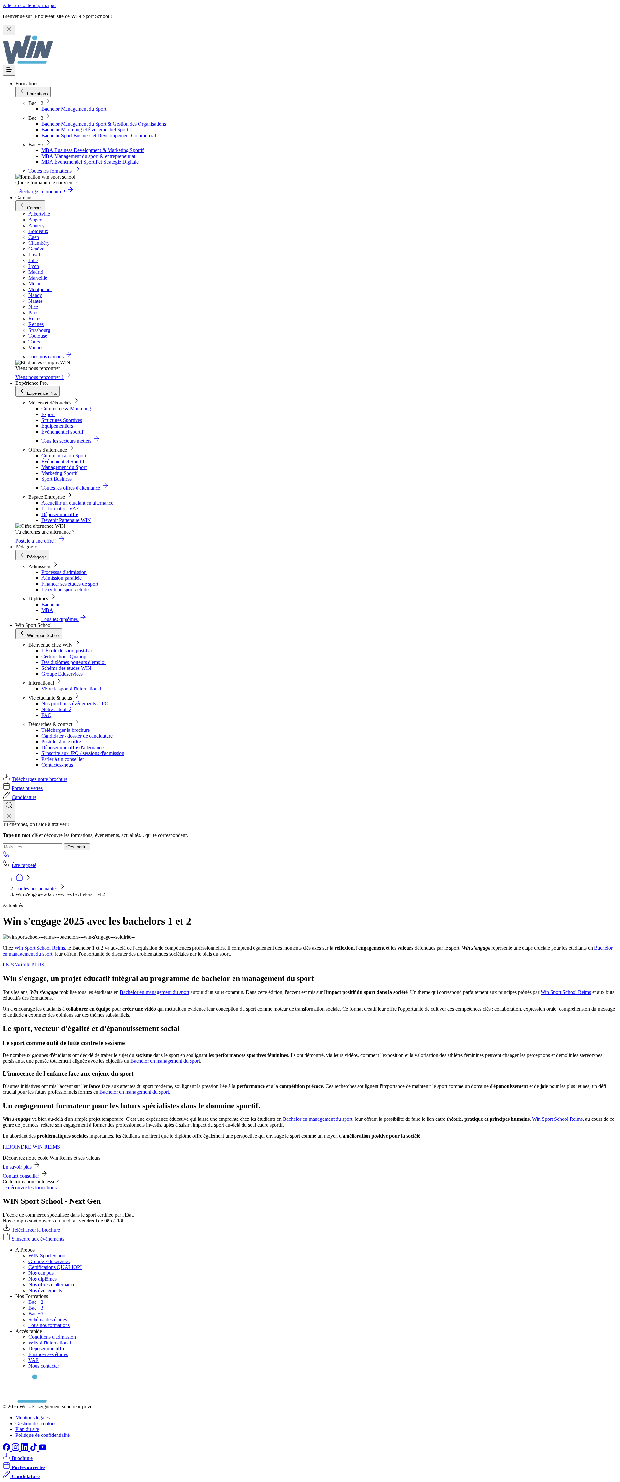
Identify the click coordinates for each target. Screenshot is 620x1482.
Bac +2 (35, 1302)
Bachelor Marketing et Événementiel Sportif (86, 129)
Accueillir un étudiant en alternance (77, 503)
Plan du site (27, 1429)
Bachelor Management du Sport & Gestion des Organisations (103, 124)
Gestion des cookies (36, 1423)
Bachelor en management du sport (154, 992)
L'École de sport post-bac (67, 650)
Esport (48, 414)
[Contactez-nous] (6, 856)
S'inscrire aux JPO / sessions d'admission (82, 753)
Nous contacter (43, 1366)
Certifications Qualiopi (64, 656)
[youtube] (42, 1449)
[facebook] (7, 1449)
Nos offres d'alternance (51, 1284)
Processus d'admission (64, 572)
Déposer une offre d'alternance (72, 747)
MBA (47, 610)
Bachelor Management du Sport (73, 109)
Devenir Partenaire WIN (66, 520)
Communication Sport (63, 455)
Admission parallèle (61, 578)
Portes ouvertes (27, 788)
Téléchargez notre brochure (39, 779)
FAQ (46, 715)
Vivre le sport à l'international (71, 688)
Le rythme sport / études (65, 589)
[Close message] (9, 30)
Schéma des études (47, 1319)
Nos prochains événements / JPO (74, 703)
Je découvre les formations (30, 1187)
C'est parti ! (77, 846)
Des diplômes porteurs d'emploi (73, 662)
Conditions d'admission (52, 1337)
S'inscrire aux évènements (38, 1239)
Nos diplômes (42, 1279)
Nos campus (41, 1273)
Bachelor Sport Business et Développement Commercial (98, 135)
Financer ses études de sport (69, 584)
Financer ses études (48, 1354)
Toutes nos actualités (37, 888)
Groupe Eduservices (62, 674)
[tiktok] (34, 1449)
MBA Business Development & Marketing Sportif (92, 150)
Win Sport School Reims (40, 948)
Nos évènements (45, 1290)
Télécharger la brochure (65, 730)
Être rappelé (24, 865)
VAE (33, 1360)
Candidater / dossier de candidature (77, 736)
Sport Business (56, 479)
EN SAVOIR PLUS (23, 964)
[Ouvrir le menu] (9, 70)
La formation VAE (60, 508)
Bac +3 (35, 1308)
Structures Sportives (61, 420)
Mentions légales (33, 1417)
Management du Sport (64, 467)
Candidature (24, 797)
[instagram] (16, 1449)
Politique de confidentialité (43, 1435)
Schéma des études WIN (66, 668)
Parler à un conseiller (62, 759)
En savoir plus (18, 1167)
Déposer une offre (59, 514)
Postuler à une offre (61, 741)
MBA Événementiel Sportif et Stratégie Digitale (90, 162)
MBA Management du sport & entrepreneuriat (88, 156)
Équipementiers (57, 426)
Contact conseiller (21, 1176)
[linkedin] (25, 1449)
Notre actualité (56, 709)
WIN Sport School (47, 1255)
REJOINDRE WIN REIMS (31, 1147)
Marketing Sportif (59, 473)
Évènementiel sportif (62, 431)
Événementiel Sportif (62, 461)
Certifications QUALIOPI (55, 1267)
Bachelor (50, 604)
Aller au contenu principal (29, 5)
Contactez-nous (57, 765)
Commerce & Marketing (66, 408)
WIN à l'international (49, 1342)
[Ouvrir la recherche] (9, 805)
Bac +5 (35, 1313)
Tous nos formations (49, 1325)
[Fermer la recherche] (9, 816)
